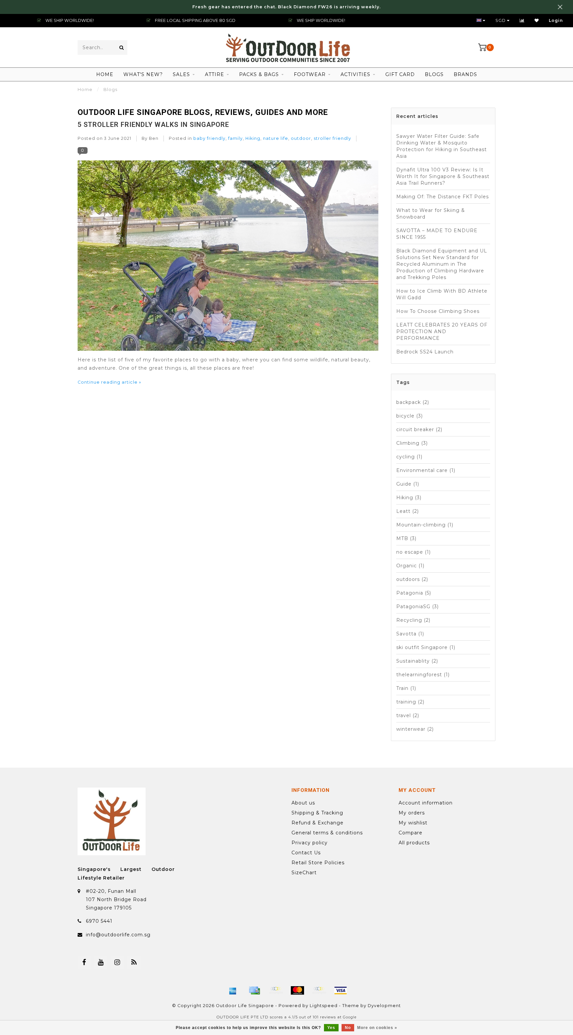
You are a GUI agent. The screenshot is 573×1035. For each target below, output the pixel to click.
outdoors (412, 579)
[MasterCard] (297, 990)
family (235, 138)
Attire (214, 74)
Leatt (407, 511)
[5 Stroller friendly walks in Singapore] (228, 257)
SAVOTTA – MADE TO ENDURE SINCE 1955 (437, 234)
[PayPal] (319, 990)
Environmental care (425, 470)
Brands (465, 74)
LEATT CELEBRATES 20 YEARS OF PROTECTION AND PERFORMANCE (441, 331)
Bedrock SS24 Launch (425, 352)
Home (104, 74)
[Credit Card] (254, 990)
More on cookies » (377, 1027)
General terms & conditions (327, 833)
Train (406, 688)
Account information (426, 803)
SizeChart (304, 873)
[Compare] (522, 20)
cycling (409, 457)
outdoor (301, 138)
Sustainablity (417, 661)
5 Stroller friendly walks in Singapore (153, 125)
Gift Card (400, 74)
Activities (355, 74)
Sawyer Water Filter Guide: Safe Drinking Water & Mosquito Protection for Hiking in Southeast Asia (441, 146)
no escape (413, 552)
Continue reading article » (109, 382)
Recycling (413, 620)
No (348, 1027)
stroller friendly (332, 138)
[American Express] (232, 990)
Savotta (410, 634)
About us (303, 803)
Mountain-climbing (424, 525)
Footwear (310, 74)
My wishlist (413, 823)
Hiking (252, 138)
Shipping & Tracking (317, 813)
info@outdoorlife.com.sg (118, 935)
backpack (412, 402)
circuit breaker (419, 429)
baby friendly (209, 138)
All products (414, 843)
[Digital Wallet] (276, 990)
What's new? (143, 74)
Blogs (434, 74)
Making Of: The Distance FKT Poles (442, 197)
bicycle (409, 416)
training (410, 702)
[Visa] (340, 990)
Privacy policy (309, 843)
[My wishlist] (537, 20)
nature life (275, 138)
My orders (412, 813)
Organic (410, 566)
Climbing (412, 443)
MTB (406, 538)
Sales (181, 74)
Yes (331, 1027)
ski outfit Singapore (425, 647)
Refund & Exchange (317, 823)
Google (349, 1017)
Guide (407, 484)
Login (556, 20)
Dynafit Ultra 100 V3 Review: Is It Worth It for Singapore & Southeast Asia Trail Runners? (442, 176)
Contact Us (306, 853)
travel (407, 715)
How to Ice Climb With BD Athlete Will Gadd (441, 294)
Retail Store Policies (318, 863)
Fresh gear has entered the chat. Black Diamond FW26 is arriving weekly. (286, 6)
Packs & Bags (259, 74)
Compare (410, 833)
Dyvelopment (384, 1005)
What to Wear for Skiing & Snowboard (430, 213)
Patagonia (413, 593)
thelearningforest (423, 675)
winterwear (415, 729)
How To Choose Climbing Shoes (437, 311)
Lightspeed (324, 1005)
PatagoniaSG (417, 607)
